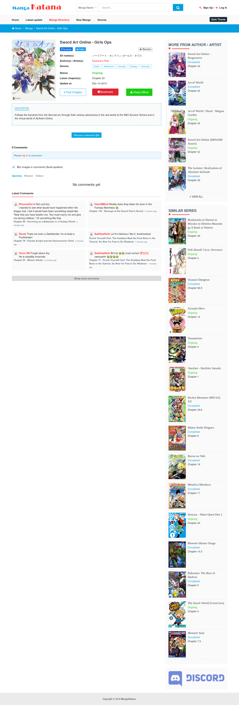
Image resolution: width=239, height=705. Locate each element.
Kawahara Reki (100, 60)
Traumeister (195, 338)
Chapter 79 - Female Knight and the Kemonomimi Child (44, 240)
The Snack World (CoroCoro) (206, 603)
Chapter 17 (194, 493)
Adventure (109, 66)
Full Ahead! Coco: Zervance (205, 249)
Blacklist (146, 49)
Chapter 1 (193, 376)
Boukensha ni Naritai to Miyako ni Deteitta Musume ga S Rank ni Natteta (205, 223)
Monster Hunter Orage (202, 543)
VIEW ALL (197, 196)
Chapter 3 (193, 611)
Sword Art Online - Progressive (199, 55)
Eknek (22, 234)
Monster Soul (196, 633)
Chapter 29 (194, 180)
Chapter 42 (194, 90)
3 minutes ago (151, 211)
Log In (223, 7)
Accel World (195, 82)
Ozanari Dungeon (199, 279)
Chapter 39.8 (195, 409)
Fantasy (133, 66)
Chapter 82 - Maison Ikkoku (28, 260)
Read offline (141, 92)
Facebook (66, 49)
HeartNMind (101, 204)
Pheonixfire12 (27, 204)
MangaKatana (128, 698)
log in (25, 155)
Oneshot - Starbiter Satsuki (204, 368)
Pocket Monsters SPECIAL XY (204, 399)
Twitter (81, 49)
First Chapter (73, 92)
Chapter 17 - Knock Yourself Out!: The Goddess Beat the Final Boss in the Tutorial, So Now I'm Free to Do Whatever (122, 261)
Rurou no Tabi (196, 456)
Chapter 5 (193, 585)
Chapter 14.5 (195, 551)
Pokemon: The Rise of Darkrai (201, 575)
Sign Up (208, 7)
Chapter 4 (193, 346)
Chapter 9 (193, 435)
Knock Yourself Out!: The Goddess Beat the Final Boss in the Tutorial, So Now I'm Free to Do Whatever (122, 239)
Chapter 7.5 (194, 641)
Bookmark (106, 91)
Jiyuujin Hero (196, 308)
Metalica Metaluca (199, 484)
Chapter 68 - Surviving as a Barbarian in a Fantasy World (44, 221)
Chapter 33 (194, 151)
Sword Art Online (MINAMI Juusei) (205, 141)
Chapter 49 (194, 235)
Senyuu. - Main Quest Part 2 (205, 514)
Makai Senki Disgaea (201, 427)
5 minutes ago (141, 241)
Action (97, 66)
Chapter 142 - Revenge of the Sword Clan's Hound (116, 211)
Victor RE (24, 253)
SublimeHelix (102, 234)
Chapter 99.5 (195, 288)
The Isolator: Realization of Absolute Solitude (205, 170)
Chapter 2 (193, 258)
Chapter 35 (194, 123)
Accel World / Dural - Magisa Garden (206, 113)
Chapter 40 (194, 523)
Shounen (145, 66)
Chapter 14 (194, 316)
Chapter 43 (194, 66)
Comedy (122, 66)
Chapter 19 (194, 464)
